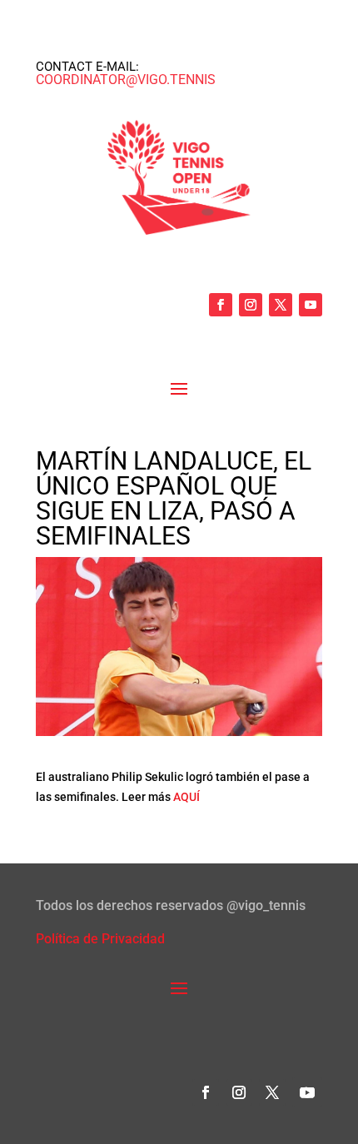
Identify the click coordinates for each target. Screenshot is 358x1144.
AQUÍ (186, 796)
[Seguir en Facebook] (220, 304)
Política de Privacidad (100, 939)
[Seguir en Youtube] (310, 304)
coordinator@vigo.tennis (126, 79)
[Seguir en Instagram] (250, 304)
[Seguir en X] (280, 304)
